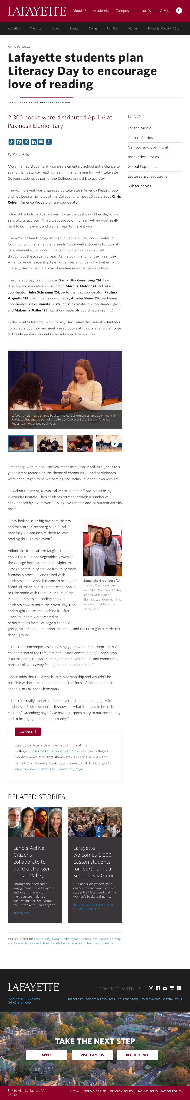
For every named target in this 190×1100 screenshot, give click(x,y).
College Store (128, 999)
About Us (79, 11)
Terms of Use (95, 1091)
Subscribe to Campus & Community (57, 751)
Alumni (132, 28)
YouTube (165, 988)
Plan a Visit (16, 998)
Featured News (39, 943)
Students (107, 943)
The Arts (35, 28)
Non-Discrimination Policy (160, 1091)
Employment (150, 999)
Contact (34, 998)
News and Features (85, 943)
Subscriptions (139, 186)
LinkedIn (179, 988)
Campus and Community (149, 147)
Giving (93, 28)
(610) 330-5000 (20, 1002)
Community (42, 939)
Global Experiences (144, 166)
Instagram (172, 988)
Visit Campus (92, 1055)
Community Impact (66, 939)
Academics (101, 11)
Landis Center (61, 943)
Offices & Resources (100, 999)
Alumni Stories (140, 138)
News (55, 28)
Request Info (138, 1055)
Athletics (14, 28)
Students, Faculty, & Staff (164, 28)
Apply (47, 1055)
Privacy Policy (122, 1091)
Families (112, 28)
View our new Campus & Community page (49, 769)
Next (115, 443)
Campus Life (125, 11)
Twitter (151, 988)
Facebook (158, 988)
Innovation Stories (143, 157)
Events (73, 28)
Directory (75, 999)
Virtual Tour (172, 999)
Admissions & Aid (154, 11)
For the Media (139, 128)
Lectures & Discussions (147, 176)
